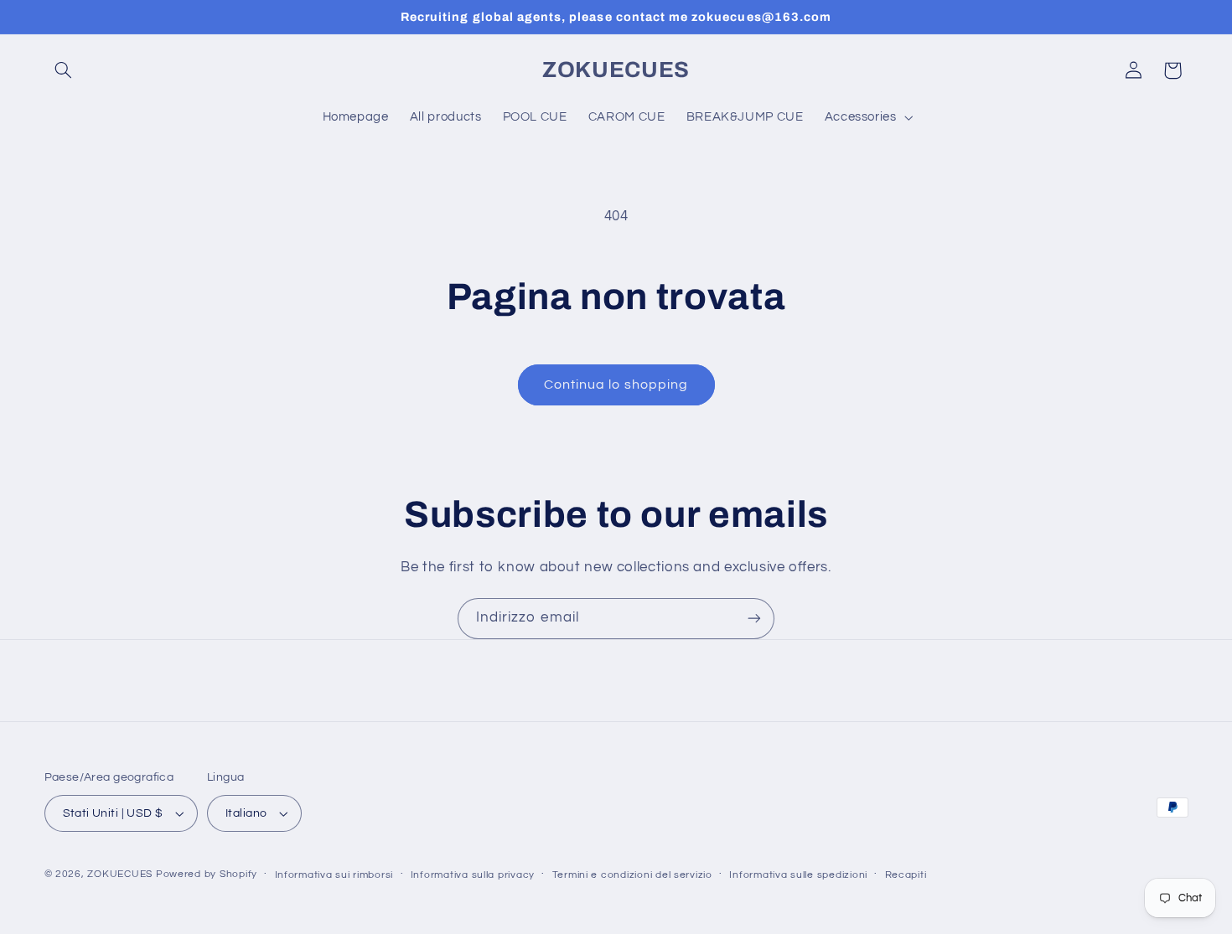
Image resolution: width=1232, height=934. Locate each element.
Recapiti (906, 875)
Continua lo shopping (616, 384)
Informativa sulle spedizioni (798, 875)
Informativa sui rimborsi (334, 875)
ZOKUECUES (120, 874)
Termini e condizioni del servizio (632, 875)
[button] (63, 70)
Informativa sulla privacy (473, 875)
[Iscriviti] (754, 618)
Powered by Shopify (206, 874)
